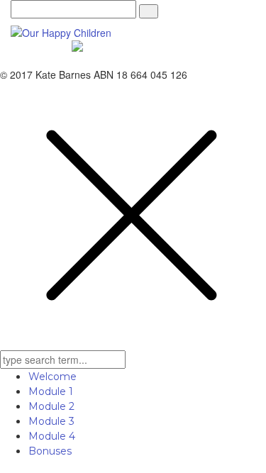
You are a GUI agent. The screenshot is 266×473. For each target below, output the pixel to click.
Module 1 (50, 391)
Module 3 (51, 421)
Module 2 (51, 406)
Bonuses (50, 451)
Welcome (52, 376)
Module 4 (51, 436)
